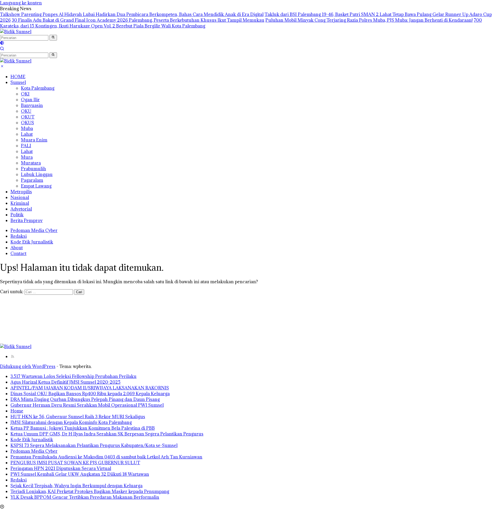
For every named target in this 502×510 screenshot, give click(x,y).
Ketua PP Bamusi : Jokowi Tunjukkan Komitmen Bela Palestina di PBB (82, 428)
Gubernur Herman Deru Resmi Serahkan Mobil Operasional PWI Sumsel (87, 405)
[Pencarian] (2, 49)
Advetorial (21, 209)
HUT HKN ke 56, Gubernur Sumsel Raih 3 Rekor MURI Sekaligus (77, 417)
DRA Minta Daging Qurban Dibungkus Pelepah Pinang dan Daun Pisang (85, 399)
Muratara (31, 163)
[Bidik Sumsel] (15, 32)
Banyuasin (32, 105)
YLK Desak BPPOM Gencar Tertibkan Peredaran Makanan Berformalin (84, 497)
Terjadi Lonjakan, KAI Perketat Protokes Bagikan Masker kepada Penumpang (89, 491)
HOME (17, 77)
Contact (18, 253)
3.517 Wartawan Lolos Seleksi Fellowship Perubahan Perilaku (73, 376)
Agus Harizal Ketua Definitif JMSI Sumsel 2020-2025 (65, 382)
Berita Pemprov (26, 220)
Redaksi (18, 236)
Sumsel (18, 82)
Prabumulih (33, 169)
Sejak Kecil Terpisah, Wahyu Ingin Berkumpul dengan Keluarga (76, 486)
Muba (27, 128)
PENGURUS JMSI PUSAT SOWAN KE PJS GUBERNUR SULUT (75, 463)
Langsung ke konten (21, 3)
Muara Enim (34, 140)
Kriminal (19, 203)
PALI (26, 146)
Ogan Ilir (30, 100)
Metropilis (21, 192)
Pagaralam (32, 180)
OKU (26, 111)
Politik (17, 215)
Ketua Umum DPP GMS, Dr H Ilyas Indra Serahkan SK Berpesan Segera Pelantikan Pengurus (106, 434)
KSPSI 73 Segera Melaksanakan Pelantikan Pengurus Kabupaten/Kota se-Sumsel (94, 445)
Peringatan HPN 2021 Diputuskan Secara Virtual (60, 468)
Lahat (27, 134)
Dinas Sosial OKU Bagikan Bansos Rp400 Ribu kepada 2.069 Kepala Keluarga (90, 393)
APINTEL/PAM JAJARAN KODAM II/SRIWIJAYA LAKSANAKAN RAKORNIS (89, 388)
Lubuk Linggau (37, 174)
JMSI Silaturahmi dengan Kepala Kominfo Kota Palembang (71, 422)
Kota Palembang (37, 88)
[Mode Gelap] (2, 43)
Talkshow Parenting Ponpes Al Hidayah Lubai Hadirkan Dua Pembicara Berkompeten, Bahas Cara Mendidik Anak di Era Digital (132, 14)
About (16, 248)
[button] (53, 38)
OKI (25, 94)
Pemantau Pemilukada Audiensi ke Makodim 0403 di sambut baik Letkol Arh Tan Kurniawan (106, 457)
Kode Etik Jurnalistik (31, 242)
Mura (27, 157)
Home (16, 411)
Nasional (19, 197)
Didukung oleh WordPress (27, 366)
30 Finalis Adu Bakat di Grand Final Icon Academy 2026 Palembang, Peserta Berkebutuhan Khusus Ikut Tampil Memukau (138, 20)
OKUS (27, 123)
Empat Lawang (36, 186)
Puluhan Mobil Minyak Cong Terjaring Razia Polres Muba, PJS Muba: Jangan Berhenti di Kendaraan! (369, 20)
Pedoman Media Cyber (34, 230)
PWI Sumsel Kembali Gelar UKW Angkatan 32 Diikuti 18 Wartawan (79, 474)
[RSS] (12, 356)
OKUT (28, 117)
